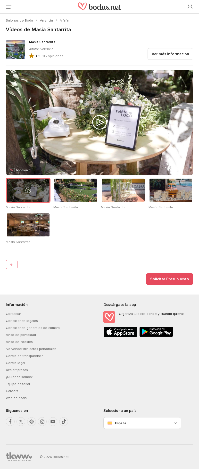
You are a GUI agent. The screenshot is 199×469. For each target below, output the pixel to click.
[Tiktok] (63, 421)
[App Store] (120, 336)
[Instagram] (42, 421)
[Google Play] (156, 336)
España (120, 423)
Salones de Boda (20, 20)
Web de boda (16, 398)
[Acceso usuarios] (190, 7)
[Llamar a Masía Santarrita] (11, 264)
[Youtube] (53, 421)
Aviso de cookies (19, 342)
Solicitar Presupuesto (169, 279)
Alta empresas (17, 370)
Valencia (47, 20)
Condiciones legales (22, 321)
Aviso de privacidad (21, 335)
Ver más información (170, 54)
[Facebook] (10, 421)
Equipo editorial (18, 384)
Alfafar (64, 20)
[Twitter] (21, 421)
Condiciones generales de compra (33, 328)
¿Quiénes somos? (19, 377)
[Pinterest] (31, 421)
